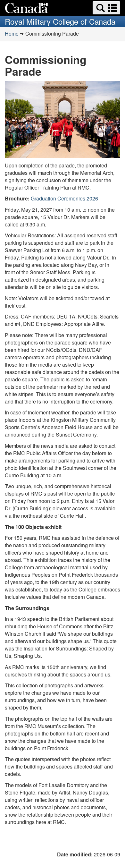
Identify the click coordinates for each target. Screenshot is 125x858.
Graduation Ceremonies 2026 (64, 198)
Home (12, 33)
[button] (106, 7)
